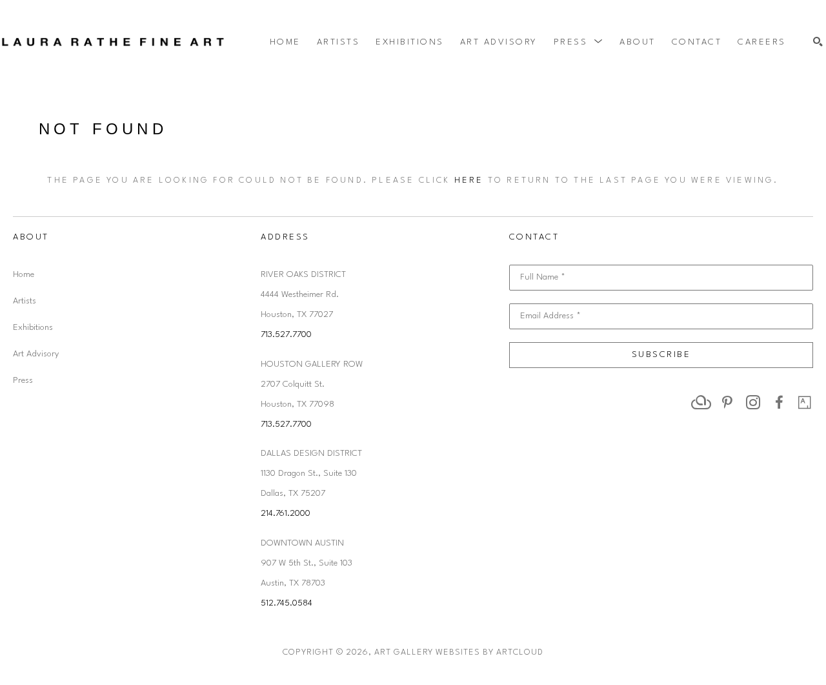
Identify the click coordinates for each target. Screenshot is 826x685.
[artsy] (804, 402)
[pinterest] (727, 402)
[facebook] (779, 402)
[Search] (818, 42)
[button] (579, 42)
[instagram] (753, 402)
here (469, 180)
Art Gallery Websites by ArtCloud (458, 652)
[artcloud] (701, 402)
